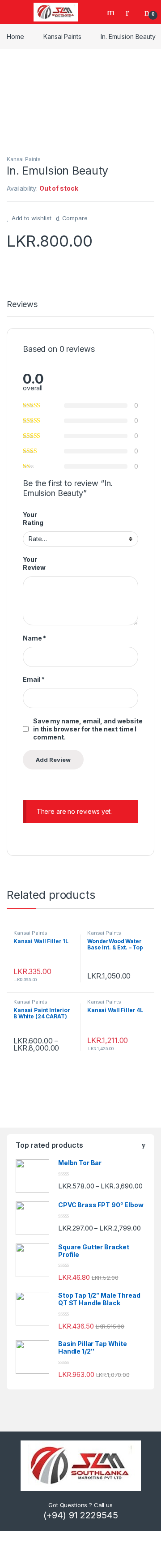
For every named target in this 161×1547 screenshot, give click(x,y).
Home (15, 36)
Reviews (22, 304)
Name (34, 638)
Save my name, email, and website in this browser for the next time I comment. (88, 729)
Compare (75, 218)
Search (112, 12)
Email (34, 679)
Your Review (34, 563)
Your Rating (33, 518)
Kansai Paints (62, 36)
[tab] (22, 308)
